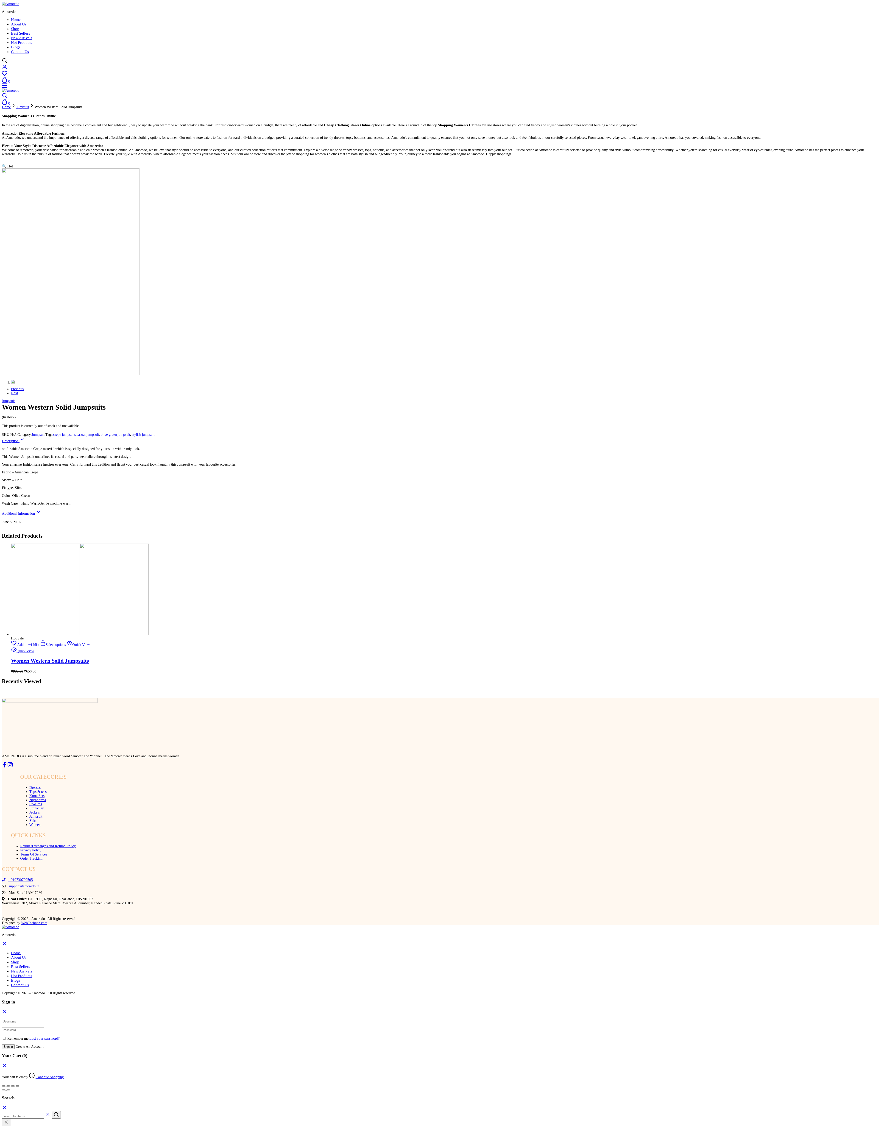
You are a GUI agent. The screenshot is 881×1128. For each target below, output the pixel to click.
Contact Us (20, 52)
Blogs (15, 47)
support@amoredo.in (24, 886)
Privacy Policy (30, 850)
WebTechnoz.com (34, 923)
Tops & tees (38, 792)
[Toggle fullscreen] (13, 1086)
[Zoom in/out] (17, 1086)
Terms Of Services (33, 854)
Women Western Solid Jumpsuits (50, 661)
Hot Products (21, 42)
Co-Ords (35, 804)
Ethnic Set (36, 808)
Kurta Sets (37, 796)
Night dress (37, 800)
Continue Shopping (50, 1077)
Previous (17, 389)
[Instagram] (10, 766)
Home (16, 19)
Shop (15, 29)
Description (11, 441)
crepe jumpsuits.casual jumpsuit (76, 434)
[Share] (8, 1086)
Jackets (34, 812)
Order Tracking (31, 858)
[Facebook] (4, 766)
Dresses (35, 787)
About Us (18, 24)
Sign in (8, 1046)
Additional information (19, 513)
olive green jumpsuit (115, 434)
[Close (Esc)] (4, 1086)
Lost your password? (44, 1038)
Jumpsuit (22, 107)
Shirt (32, 820)
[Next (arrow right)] (8, 1090)
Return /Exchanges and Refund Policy (48, 846)
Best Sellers (20, 33)
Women (35, 825)
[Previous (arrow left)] (4, 1090)
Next (14, 393)
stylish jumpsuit (143, 434)
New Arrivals (21, 38)
